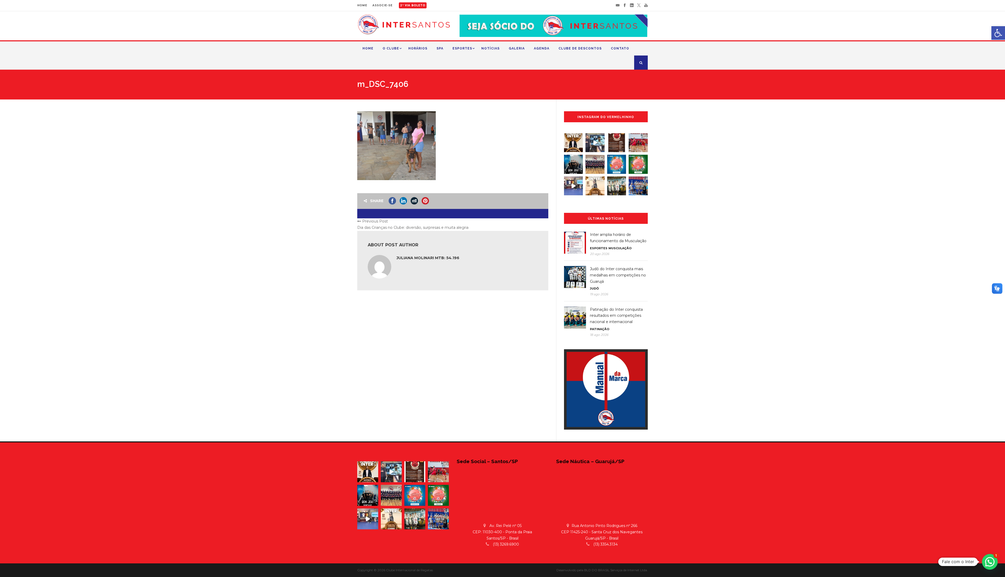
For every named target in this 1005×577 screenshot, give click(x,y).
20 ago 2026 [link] (599, 254)
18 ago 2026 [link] (599, 335)
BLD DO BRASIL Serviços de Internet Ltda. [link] (616, 570)
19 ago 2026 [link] (599, 294)
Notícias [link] (490, 48)
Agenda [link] (541, 48)
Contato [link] (620, 48)
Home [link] (367, 48)
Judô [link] (594, 288)
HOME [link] (362, 5)
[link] (998, 33)
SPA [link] (440, 48)
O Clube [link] (391, 48)
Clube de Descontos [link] (580, 48)
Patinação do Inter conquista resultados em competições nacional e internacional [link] (616, 315)
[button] (990, 562)
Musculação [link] (620, 248)
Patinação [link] (599, 329)
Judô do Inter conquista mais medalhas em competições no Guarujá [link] (618, 275)
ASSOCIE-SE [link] (382, 5)
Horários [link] (417, 48)
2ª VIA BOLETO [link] (412, 5)
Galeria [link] (517, 48)
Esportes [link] (462, 48)
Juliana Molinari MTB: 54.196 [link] (428, 258)
